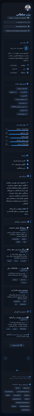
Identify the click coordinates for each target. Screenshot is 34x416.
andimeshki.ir (25, 410)
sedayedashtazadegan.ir (22, 402)
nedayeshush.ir (17, 399)
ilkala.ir (8, 395)
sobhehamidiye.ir (24, 406)
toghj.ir (14, 406)
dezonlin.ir (26, 388)
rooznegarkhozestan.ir (23, 391)
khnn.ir (18, 388)
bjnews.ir (26, 395)
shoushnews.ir (9, 391)
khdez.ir (27, 399)
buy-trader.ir (17, 395)
